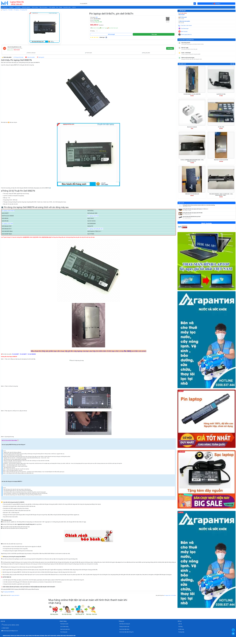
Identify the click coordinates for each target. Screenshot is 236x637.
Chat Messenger (185, 28)
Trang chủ (4, 10)
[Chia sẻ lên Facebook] (106, 37)
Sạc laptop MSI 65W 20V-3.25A (192, 195)
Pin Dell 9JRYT (15, 354)
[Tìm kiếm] (195, 3)
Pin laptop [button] (11, 7)
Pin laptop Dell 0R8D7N (8, 592)
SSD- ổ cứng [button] (35, 7)
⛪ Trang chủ (4, 7)
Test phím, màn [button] (66, 7)
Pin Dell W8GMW (32, 354)
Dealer (60, 7)
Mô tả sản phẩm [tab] (7, 57)
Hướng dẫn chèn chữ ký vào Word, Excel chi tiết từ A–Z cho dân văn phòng (199, 205)
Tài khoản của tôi (64, 623)
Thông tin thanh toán (124, 626)
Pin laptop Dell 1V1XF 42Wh (169, 595)
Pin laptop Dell (23, 10)
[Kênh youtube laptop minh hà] (185, 227)
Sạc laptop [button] (17, 7)
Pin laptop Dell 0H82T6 (8, 210)
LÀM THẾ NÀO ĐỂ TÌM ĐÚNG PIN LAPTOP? (192, 216)
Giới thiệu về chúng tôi (124, 623)
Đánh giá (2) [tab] (41, 57)
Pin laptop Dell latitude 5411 (95, 228)
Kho (57, 7)
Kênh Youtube (184, 31)
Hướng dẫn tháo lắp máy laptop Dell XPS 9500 (192, 212)
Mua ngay (154, 34)
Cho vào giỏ (112, 34)
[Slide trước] (231, 64)
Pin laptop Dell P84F (7, 223)
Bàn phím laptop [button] (26, 7)
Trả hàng (180, 626)
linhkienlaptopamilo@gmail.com (10, 630)
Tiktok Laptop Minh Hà (186, 34)
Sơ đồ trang (181, 629)
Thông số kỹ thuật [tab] (18, 57)
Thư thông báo (63, 632)
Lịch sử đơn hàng (64, 626)
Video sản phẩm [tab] (31, 57)
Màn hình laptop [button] (44, 7)
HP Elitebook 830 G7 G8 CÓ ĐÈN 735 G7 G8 (192, 128)
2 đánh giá (102, 37)
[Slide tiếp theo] (233, 64)
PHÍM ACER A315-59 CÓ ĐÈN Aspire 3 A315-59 (192, 162)
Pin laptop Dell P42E (93, 216)
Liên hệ (74, 7)
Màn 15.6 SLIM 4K (221, 195)
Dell (96, 17)
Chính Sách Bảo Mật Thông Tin (126, 632)
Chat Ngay (170, 48)
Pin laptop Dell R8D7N (14, 595)
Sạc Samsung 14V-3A (221, 162)
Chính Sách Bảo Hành (124, 629)
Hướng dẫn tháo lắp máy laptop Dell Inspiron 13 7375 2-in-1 (195, 209)
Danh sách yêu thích (65, 629)
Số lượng (92, 31)
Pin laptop (16, 10)
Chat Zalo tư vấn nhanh (186, 25)
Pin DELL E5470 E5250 (221, 94)
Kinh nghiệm (52, 7)
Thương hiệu (181, 632)
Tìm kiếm (10, 10)
